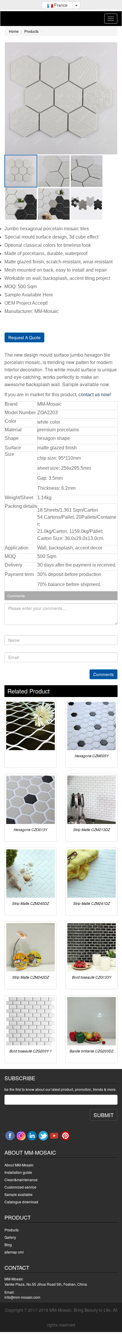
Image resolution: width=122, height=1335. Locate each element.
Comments (103, 674)
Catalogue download (21, 1201)
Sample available (18, 1194)
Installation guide (18, 1172)
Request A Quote (24, 337)
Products (31, 31)
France (60, 5)
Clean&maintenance (21, 1179)
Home (14, 31)
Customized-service (20, 1186)
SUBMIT (104, 1115)
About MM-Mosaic (18, 1164)
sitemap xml (14, 1251)
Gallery (10, 1237)
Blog (8, 1244)
